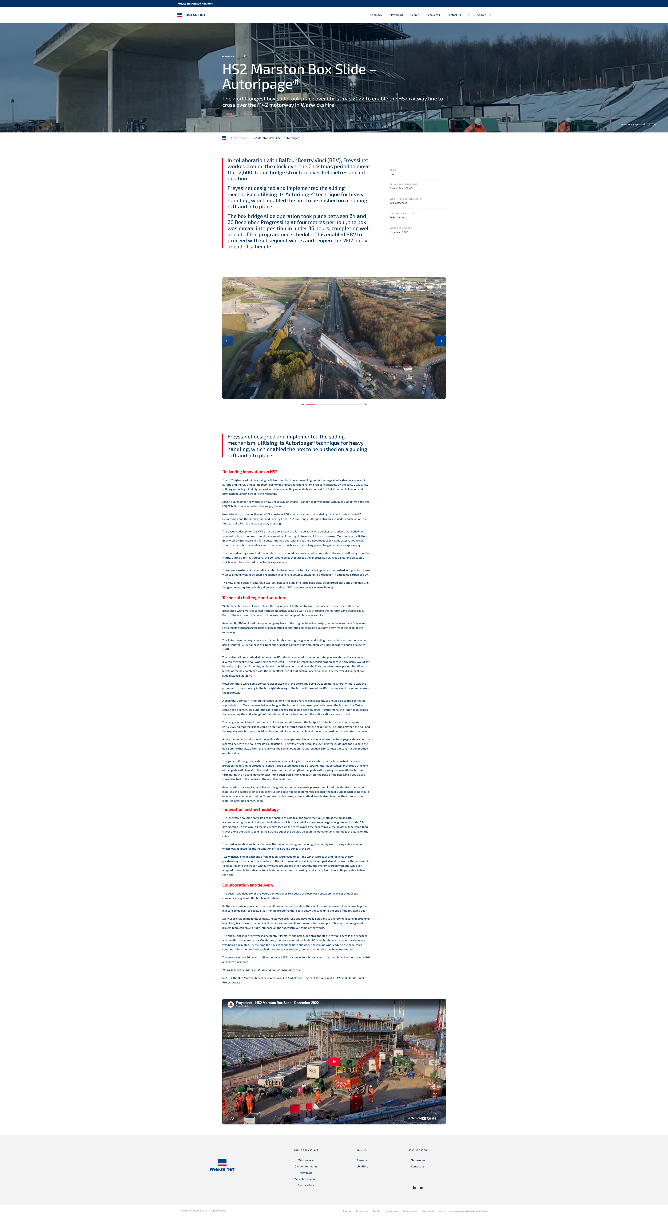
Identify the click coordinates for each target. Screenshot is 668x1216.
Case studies (239, 137)
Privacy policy (391, 1211)
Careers (362, 1160)
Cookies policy (410, 1211)
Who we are (306, 1160)
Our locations (306, 1185)
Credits (376, 1211)
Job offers (362, 1166)
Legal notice (362, 1211)
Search (481, 14)
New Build (396, 14)
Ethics (442, 1211)
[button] (310, 404)
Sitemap (347, 1211)
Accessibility (428, 1211)
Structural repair (306, 1178)
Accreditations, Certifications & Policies (469, 1211)
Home (224, 138)
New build (306, 1172)
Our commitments (306, 1166)
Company (376, 14)
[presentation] (227, 341)
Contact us (454, 14)
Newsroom (418, 1160)
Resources (433, 14)
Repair (414, 14)
